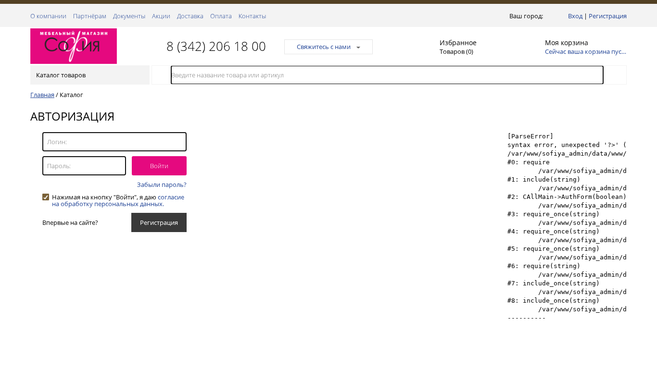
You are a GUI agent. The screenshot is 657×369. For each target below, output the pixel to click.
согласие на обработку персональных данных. (118, 200)
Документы (129, 16)
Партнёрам (89, 16)
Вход (575, 16)
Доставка (190, 16)
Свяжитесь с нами (324, 46)
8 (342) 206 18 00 (216, 46)
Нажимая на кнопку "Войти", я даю (118, 197)
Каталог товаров (61, 75)
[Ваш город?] (547, 16)
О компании (48, 16)
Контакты (252, 16)
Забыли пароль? (162, 184)
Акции (161, 16)
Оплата (221, 16)
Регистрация (608, 16)
